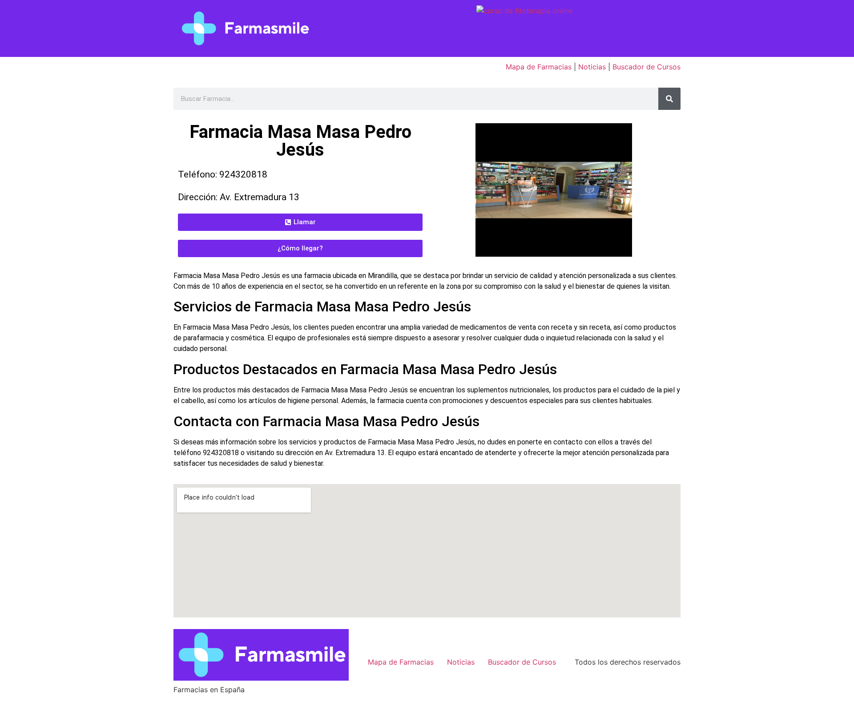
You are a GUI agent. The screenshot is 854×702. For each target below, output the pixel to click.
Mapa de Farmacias (539, 66)
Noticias (592, 66)
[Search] (669, 99)
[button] (300, 222)
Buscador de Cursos (646, 66)
